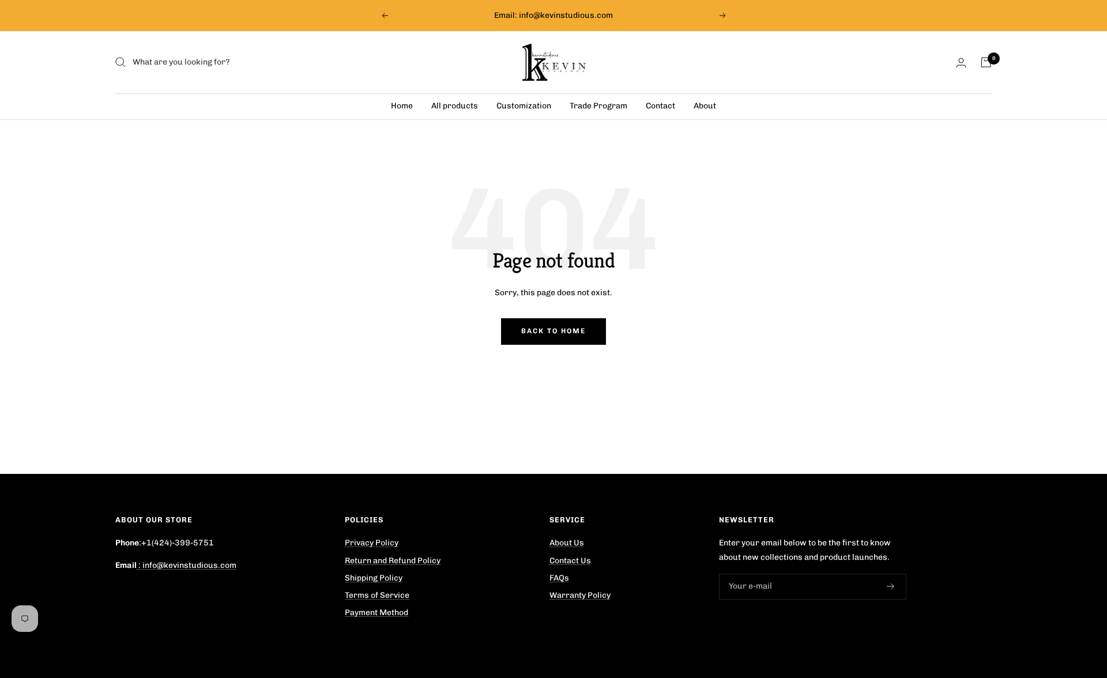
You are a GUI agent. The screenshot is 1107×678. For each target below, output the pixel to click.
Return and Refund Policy (392, 561)
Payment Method (376, 612)
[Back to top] (1057, 607)
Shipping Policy (373, 578)
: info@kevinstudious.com (186, 565)
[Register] (891, 586)
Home (402, 106)
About (705, 106)
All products (454, 106)
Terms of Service (377, 595)
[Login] (961, 62)
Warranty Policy (580, 595)
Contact (660, 106)
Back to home (553, 331)
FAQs (559, 578)
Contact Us (570, 561)
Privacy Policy (371, 543)
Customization (523, 106)
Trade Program (598, 106)
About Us (566, 543)
